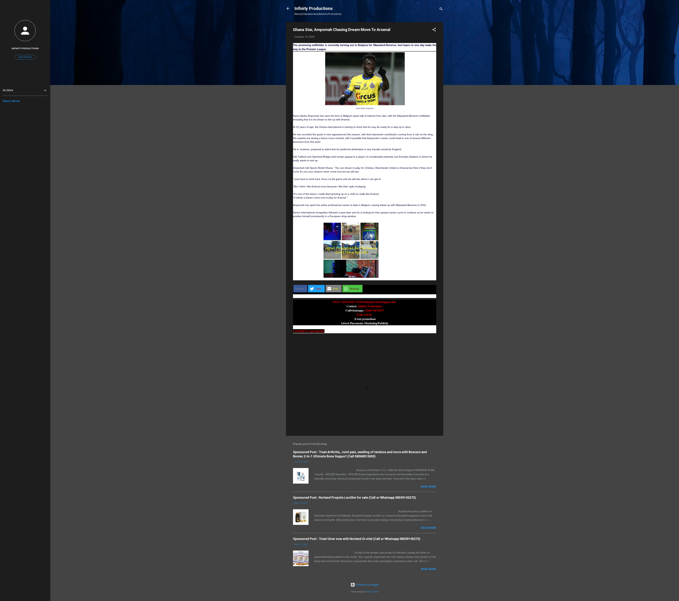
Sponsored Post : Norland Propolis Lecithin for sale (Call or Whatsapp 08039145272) (354, 497)
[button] (434, 30)
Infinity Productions (313, 8)
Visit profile (25, 57)
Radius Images (372, 592)
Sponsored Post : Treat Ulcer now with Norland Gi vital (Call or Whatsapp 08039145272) (356, 539)
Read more (428, 486)
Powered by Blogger (367, 584)
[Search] (441, 9)
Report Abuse (11, 101)
